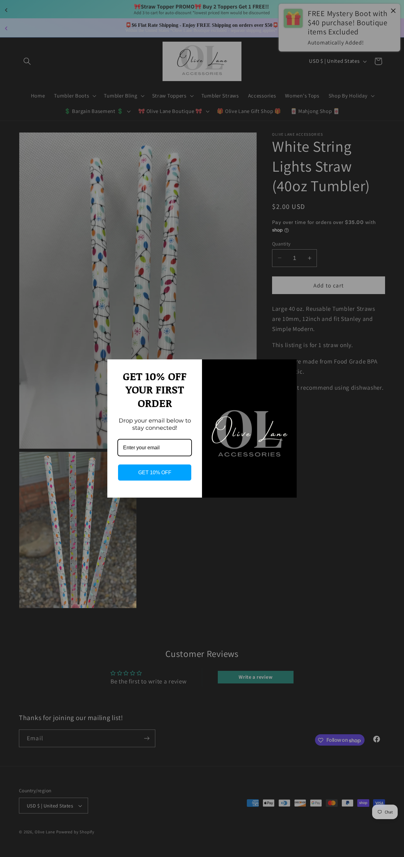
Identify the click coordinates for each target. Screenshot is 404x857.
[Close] (289, 367)
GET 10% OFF (154, 472)
